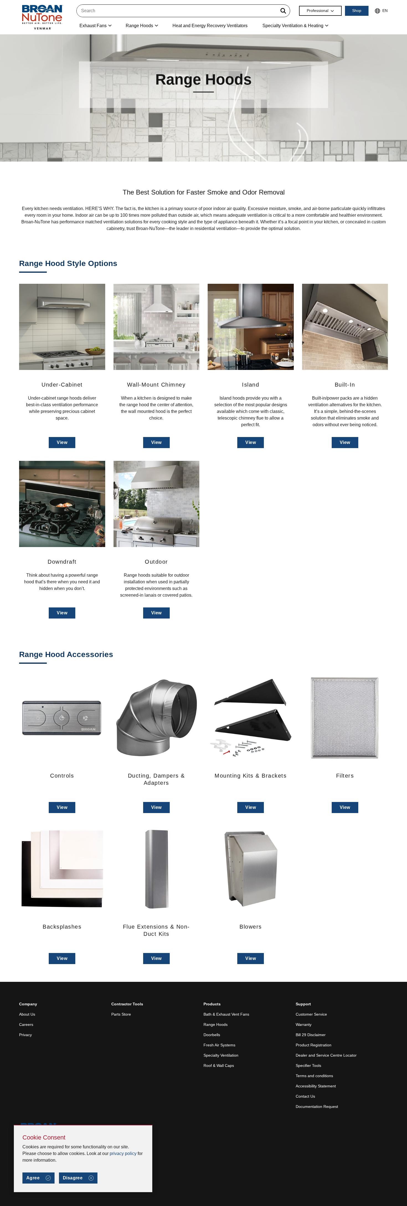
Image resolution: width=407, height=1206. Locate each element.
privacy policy (123, 1153)
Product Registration (313, 1045)
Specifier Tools (308, 1065)
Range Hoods (216, 1024)
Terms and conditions (314, 1076)
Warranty (303, 1024)
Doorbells (212, 1035)
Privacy (25, 1035)
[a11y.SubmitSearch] (283, 11)
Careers (26, 1024)
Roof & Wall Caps (219, 1065)
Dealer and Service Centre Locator (326, 1055)
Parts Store (121, 1014)
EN (385, 10)
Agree (33, 1178)
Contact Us (305, 1096)
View (62, 442)
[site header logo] (42, 17)
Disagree (73, 1178)
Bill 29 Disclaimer (311, 1035)
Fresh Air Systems (219, 1045)
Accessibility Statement (316, 1086)
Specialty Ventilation (221, 1055)
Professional (317, 10)
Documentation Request (317, 1106)
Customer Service (311, 1014)
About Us (27, 1014)
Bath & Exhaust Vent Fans (226, 1014)
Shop (356, 10)
